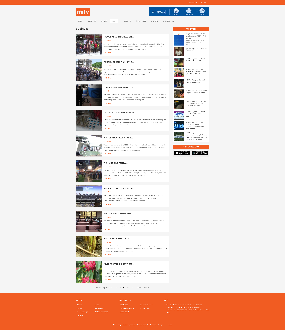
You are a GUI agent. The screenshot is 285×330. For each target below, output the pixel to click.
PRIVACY (204, 2)
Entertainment (101, 312)
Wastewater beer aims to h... (119, 87)
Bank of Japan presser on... (118, 213)
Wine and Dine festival (116, 163)
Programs (126, 21)
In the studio (145, 308)
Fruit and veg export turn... (119, 264)
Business (107, 40)
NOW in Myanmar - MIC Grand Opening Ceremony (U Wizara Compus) (196, 71)
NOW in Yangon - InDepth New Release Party (195, 81)
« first (98, 287)
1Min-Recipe (141, 21)
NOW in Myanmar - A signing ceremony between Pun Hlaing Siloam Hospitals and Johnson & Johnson (196, 136)
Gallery (154, 21)
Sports (80, 315)
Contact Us (168, 21)
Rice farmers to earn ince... (118, 238)
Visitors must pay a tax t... (118, 137)
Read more (107, 53)
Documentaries (147, 305)
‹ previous (107, 287)
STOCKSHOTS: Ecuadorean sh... (120, 112)
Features (124, 305)
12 (131, 287)
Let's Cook (124, 312)
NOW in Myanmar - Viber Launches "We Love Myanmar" (195, 114)
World (79, 308)
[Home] (83, 12)
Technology (82, 312)
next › (139, 287)
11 (128, 287)
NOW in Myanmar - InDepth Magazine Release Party (196, 91)
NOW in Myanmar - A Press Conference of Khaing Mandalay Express (196, 103)
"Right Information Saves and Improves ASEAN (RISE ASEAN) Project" (196, 36)
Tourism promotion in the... (119, 62)
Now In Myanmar (127, 308)
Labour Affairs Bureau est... (119, 37)
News (114, 21)
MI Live (104, 21)
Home (80, 21)
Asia (97, 305)
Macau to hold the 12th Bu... (119, 188)
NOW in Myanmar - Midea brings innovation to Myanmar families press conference (196, 125)
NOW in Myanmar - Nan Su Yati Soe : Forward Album (196, 60)
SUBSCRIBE (193, 2)
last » (146, 287)
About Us (92, 21)
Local (79, 305)
